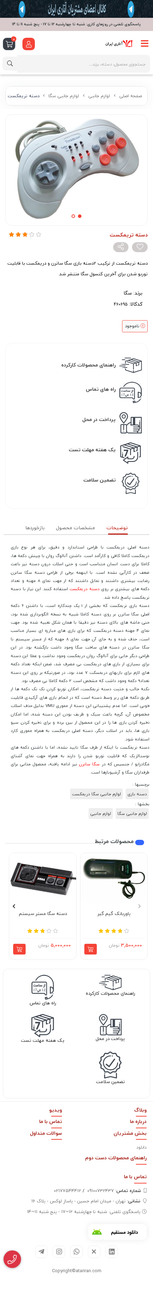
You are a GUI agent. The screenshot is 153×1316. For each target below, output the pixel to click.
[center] (9, 64)
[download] (117, 1232)
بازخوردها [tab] (34, 527)
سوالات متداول (46, 1133)
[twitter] (94, 1251)
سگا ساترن (89, 764)
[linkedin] (111, 1251)
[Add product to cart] (90, 949)
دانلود (141, 1147)
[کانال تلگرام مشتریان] (76, 9)
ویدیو (55, 1110)
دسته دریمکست (84, 588)
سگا (127, 292)
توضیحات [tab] (117, 527)
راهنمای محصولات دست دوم (116, 1157)
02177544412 (67, 1191)
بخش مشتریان (130, 1133)
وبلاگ (140, 1110)
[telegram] (41, 1251)
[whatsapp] (76, 1251)
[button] (139, 906)
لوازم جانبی (99, 96)
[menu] (145, 44)
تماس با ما (50, 1121)
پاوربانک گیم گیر (114, 913)
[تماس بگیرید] (12, 1259)
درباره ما (138, 1121)
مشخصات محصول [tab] (75, 527)
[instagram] (59, 1251)
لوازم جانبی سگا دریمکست (96, 793)
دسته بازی (137, 793)
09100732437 (114, 1191)
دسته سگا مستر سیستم (43, 913)
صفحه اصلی (130, 96)
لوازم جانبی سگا (63, 96)
